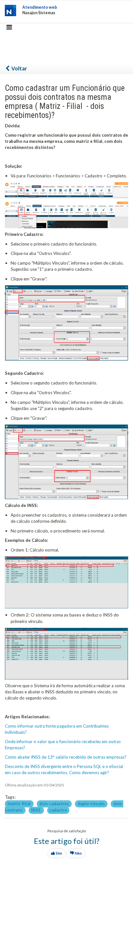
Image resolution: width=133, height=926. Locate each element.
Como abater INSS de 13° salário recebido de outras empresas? (66, 757)
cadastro (58, 810)
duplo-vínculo (91, 803)
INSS (36, 810)
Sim (58, 853)
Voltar (18, 68)
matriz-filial (19, 803)
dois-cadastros (54, 803)
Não (78, 853)
